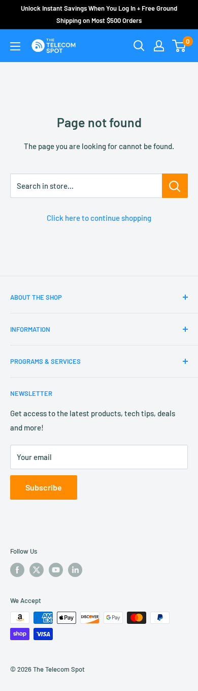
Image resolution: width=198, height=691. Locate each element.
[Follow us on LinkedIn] (75, 570)
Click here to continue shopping (99, 217)
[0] (179, 46)
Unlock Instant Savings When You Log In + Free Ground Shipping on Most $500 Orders (99, 14)
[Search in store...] (175, 186)
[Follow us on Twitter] (36, 570)
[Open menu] (15, 46)
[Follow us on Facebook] (17, 570)
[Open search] (139, 45)
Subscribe (43, 487)
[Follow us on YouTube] (56, 570)
